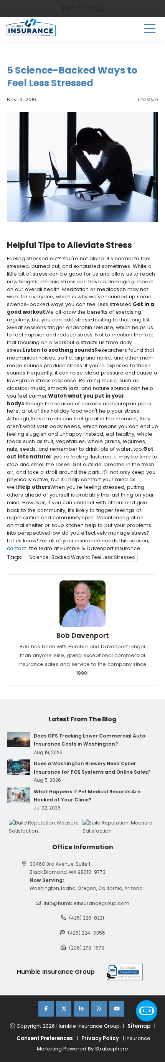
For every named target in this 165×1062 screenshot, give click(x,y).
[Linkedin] (81, 1009)
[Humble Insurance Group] (31, 27)
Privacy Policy (100, 1038)
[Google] (99, 1009)
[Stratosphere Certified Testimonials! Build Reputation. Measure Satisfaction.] (45, 827)
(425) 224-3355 (86, 933)
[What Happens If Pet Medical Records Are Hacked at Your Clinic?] (18, 795)
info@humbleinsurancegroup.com (86, 903)
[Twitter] (63, 1009)
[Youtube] (116, 1009)
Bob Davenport (82, 635)
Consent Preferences (44, 1038)
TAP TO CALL (82, 8)
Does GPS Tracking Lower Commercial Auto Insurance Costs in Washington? (89, 740)
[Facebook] (46, 1009)
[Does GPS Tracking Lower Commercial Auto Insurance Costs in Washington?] (18, 739)
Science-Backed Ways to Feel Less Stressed (82, 557)
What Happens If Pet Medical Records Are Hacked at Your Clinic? (87, 795)
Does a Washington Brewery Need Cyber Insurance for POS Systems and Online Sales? (92, 767)
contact (16, 548)
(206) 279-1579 (86, 948)
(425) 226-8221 (86, 918)
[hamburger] (149, 28)
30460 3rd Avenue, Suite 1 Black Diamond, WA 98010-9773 (68, 868)
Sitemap (138, 1026)
